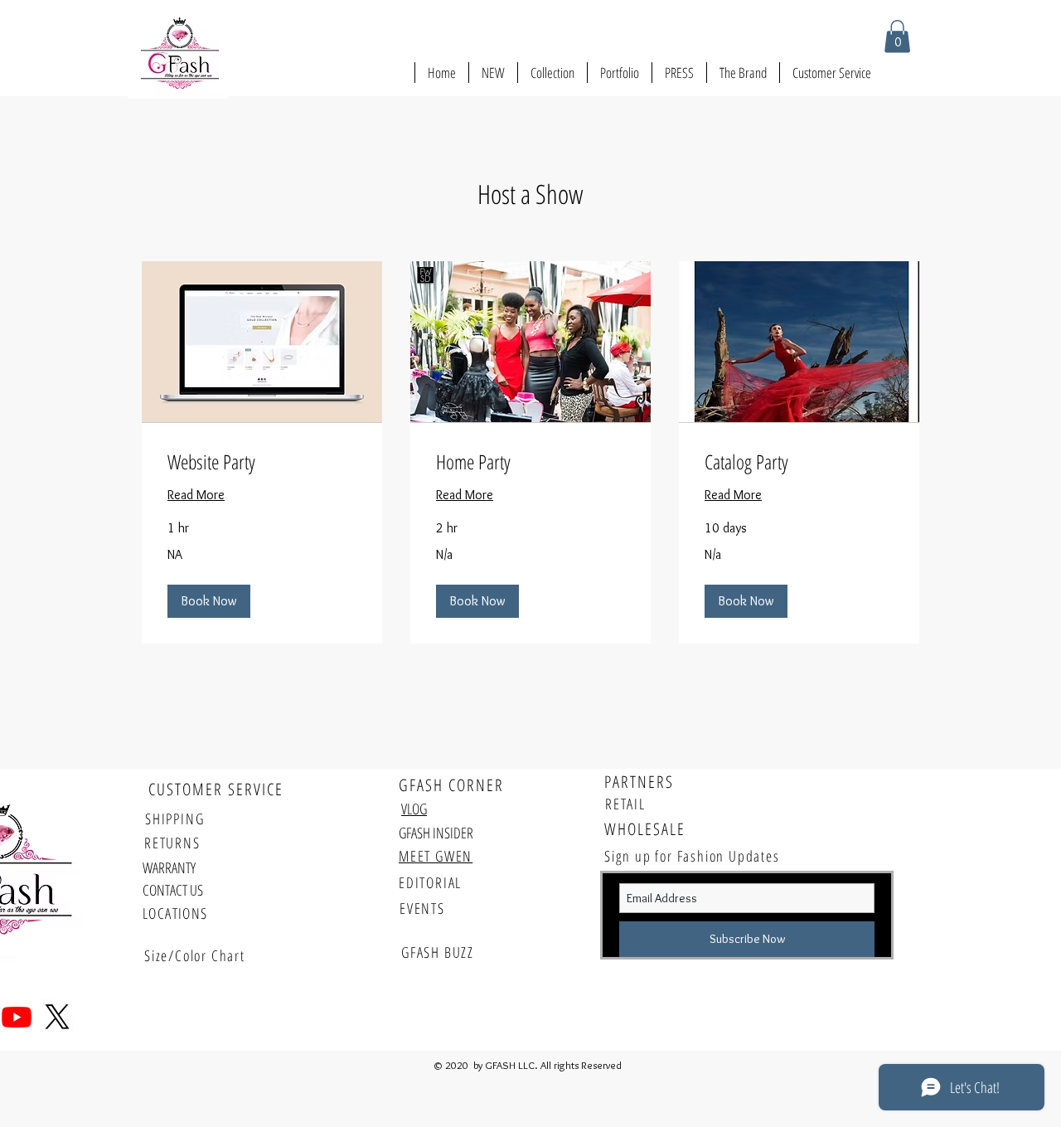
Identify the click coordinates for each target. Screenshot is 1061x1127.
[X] (57, 1016)
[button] (897, 36)
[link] (261, 462)
